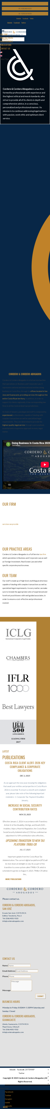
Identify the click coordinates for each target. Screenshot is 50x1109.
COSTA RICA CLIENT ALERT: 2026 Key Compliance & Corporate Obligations (25, 767)
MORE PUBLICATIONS (13, 879)
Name (5, 965)
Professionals (6, 41)
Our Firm (4, 34)
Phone (5, 976)
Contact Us (5, 48)
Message (6, 990)
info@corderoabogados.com (13, 921)
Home (2, 30)
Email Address (8, 971)
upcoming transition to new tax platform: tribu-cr (25, 842)
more (5, 1107)
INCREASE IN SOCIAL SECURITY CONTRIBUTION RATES (25, 807)
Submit (40, 996)
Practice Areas (6, 37)
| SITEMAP (29, 1069)
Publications (5, 44)
